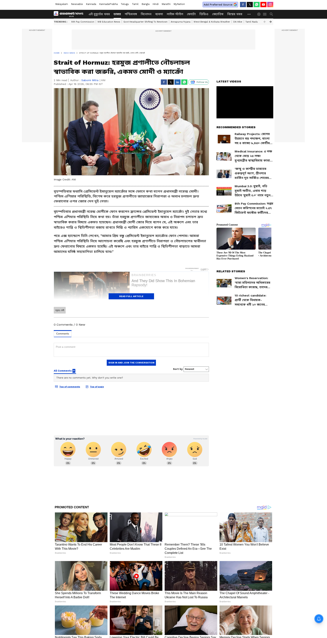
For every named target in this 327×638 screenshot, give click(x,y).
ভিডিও (203, 14)
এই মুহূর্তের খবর (99, 14)
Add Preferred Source (218, 4)
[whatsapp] (257, 4)
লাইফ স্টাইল (175, 14)
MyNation (179, 4)
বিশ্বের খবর (234, 14)
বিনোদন (146, 14)
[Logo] (70, 14)
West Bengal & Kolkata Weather (212, 21)
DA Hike (237, 21)
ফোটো (191, 14)
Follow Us (202, 82)
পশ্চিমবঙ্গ (131, 14)
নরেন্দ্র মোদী (59, 310)
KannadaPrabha (108, 4)
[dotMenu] (249, 14)
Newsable (77, 4)
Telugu (125, 4)
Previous (265, 22)
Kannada (91, 4)
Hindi (156, 4)
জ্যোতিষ (217, 14)
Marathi (166, 4)
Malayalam (61, 4)
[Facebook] (243, 4)
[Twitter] (250, 4)
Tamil (135, 4)
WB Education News (108, 21)
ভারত (117, 14)
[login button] (259, 14)
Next (270, 22)
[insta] (270, 4)
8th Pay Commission (82, 21)
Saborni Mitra (89, 80)
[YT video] (263, 4)
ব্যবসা (159, 14)
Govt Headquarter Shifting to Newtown (145, 21)
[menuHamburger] (265, 14)
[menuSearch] (271, 14)
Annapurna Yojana (180, 21)
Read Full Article (131, 296)
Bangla (145, 4)
